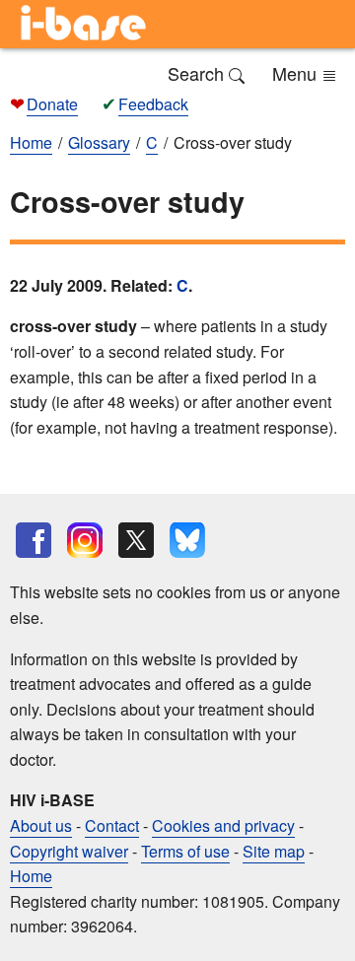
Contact (112, 825)
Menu (296, 73)
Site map (274, 851)
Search (198, 73)
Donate (52, 104)
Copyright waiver (69, 851)
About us (41, 825)
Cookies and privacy (223, 825)
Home (31, 875)
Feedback (153, 104)
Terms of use (185, 851)
